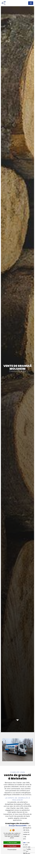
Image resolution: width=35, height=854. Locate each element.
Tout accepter (12, 842)
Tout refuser (12, 846)
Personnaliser (12, 849)
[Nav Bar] (30, 3)
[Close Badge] (26, 849)
